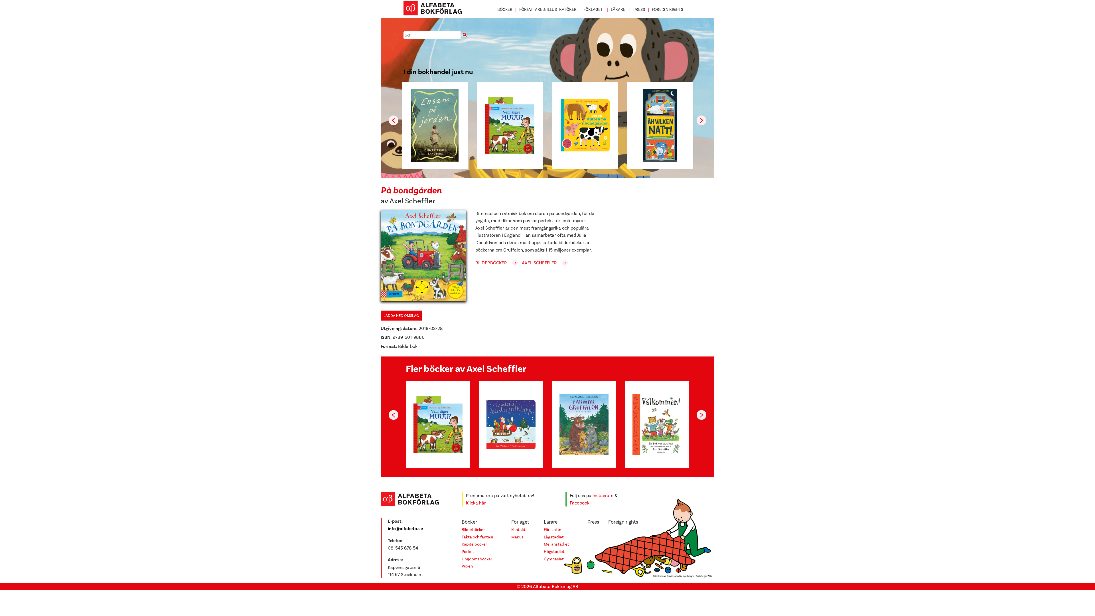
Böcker (504, 9)
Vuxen (467, 566)
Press (639, 9)
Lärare (618, 9)
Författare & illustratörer (548, 9)
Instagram (603, 495)
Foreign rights (667, 9)
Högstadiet (554, 551)
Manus (517, 537)
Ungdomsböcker (477, 559)
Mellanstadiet (556, 544)
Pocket (468, 551)
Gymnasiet (554, 559)
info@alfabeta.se (405, 529)
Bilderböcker (491, 263)
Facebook (579, 503)
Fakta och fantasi (477, 537)
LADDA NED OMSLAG (401, 315)
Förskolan (552, 529)
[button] (701, 120)
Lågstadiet (554, 537)
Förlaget (593, 9)
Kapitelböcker (474, 544)
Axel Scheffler (412, 200)
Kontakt (518, 529)
